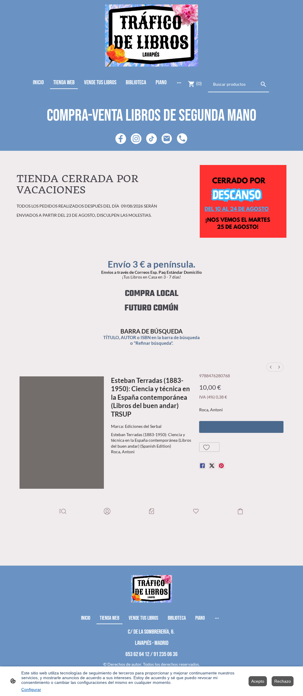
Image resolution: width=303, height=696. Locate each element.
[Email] (167, 138)
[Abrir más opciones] (179, 82)
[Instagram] (136, 138)
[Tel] (182, 138)
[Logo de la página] (151, 35)
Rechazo (282, 681)
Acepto (257, 681)
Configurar (31, 689)
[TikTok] (151, 138)
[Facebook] (120, 138)
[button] (209, 447)
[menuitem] (271, 367)
